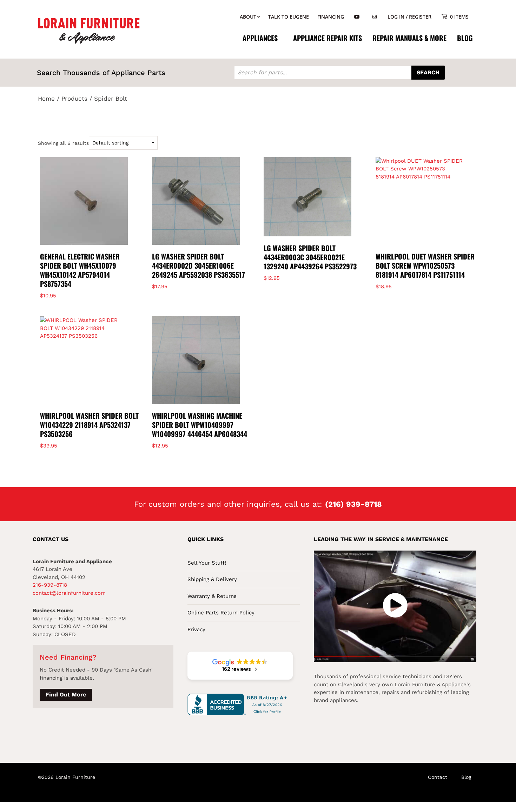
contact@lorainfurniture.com (69, 593)
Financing (330, 16)
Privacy (196, 629)
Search (428, 72)
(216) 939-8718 (353, 504)
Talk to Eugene (288, 16)
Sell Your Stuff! (206, 563)
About (248, 16)
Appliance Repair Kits (327, 38)
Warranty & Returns (212, 596)
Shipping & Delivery (212, 579)
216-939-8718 (50, 585)
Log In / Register (409, 16)
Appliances (260, 38)
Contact (437, 777)
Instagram (375, 17)
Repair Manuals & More (409, 38)
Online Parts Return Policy (220, 612)
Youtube (357, 17)
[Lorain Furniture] (89, 30)
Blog (465, 38)
